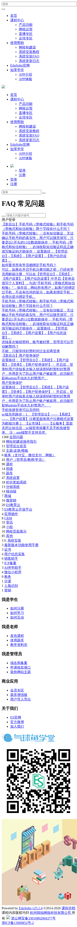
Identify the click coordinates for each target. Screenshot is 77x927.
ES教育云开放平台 (18, 509)
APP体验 (25, 79)
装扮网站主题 (20, 672)
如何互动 (17, 617)
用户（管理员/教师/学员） (25, 459)
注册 (22, 175)
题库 (9, 473)
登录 (22, 170)
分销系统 (13, 487)
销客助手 (11, 558)
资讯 (9, 522)
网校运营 (26, 29)
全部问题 (16, 437)
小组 (9, 527)
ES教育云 (13, 505)
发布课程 (17, 636)
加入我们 (17, 726)
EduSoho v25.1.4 (31, 908)
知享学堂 (17, 70)
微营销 (11, 500)
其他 (9, 536)
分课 (7, 581)
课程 (9, 464)
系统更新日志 (29, 61)
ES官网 (15, 717)
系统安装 (14, 540)
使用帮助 (17, 43)
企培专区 (26, 38)
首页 (13, 15)
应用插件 (11, 514)
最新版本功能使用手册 (21, 545)
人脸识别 (11, 586)
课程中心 (17, 20)
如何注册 (17, 608)
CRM (8, 518)
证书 (7, 549)
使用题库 (17, 640)
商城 (7, 496)
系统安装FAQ (29, 56)
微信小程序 (12, 572)
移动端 (11, 491)
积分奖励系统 (16, 482)
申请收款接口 (20, 667)
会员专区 (17, 690)
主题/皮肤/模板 (17, 450)
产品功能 (26, 25)
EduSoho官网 (20, 65)
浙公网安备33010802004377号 (33, 918)
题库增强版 (18, 695)
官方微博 (17, 722)
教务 (7, 576)
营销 (7, 590)
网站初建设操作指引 (21, 441)
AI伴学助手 (12, 567)
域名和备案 (18, 663)
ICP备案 (10, 563)
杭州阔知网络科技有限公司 (51, 912)
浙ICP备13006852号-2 (18, 923)
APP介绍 (25, 74)
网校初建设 (27, 47)
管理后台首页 (16, 446)
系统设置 (13, 478)
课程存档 (68, 908)
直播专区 (26, 34)
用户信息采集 (14, 554)
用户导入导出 (20, 699)
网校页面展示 (16, 531)
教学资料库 (18, 645)
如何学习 (17, 613)
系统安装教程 (29, 52)
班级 (9, 469)
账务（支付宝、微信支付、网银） (30, 455)
